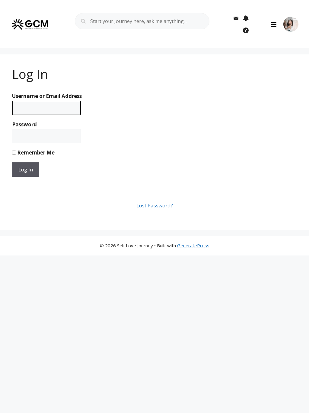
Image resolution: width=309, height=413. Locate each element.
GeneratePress (193, 245)
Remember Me (35, 152)
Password (24, 124)
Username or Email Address (47, 96)
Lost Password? (154, 205)
